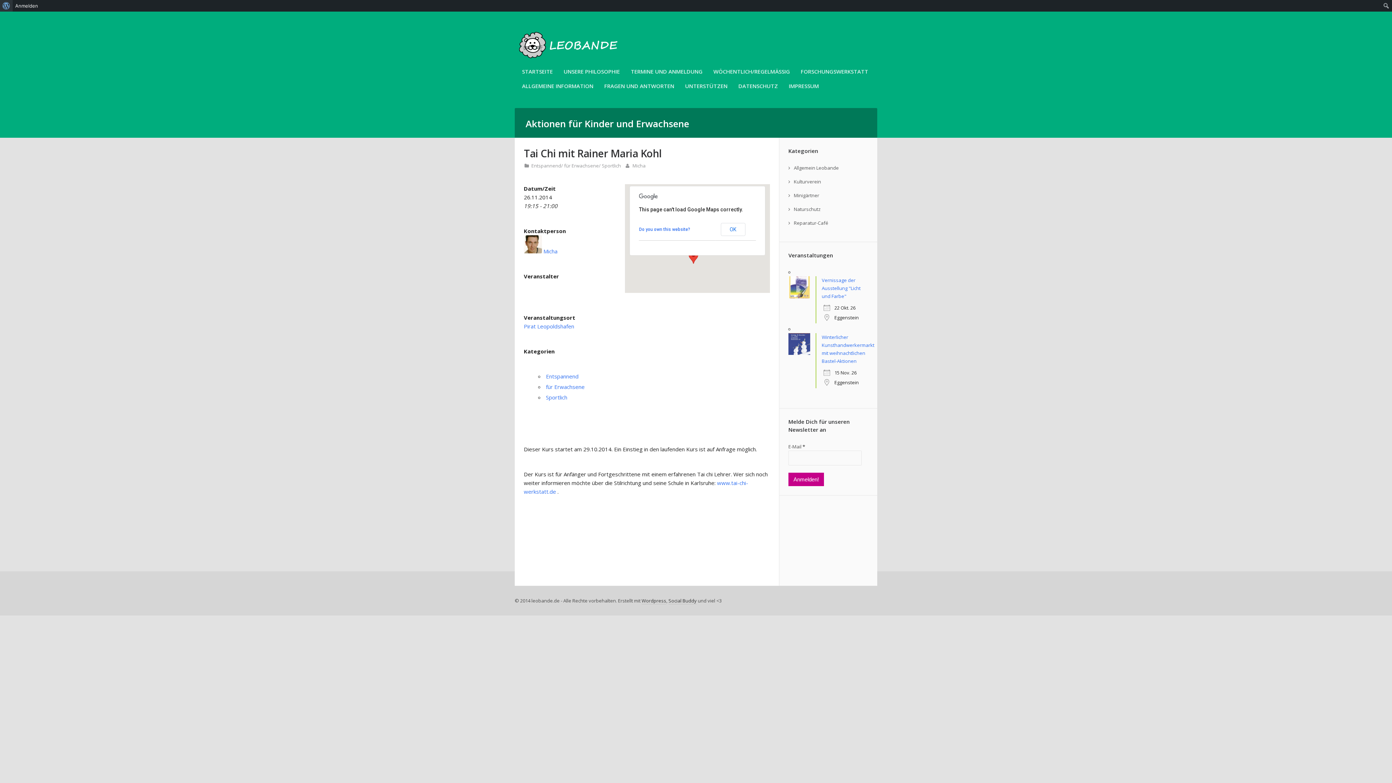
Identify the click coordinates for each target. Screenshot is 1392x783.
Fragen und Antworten (639, 86)
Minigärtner (806, 195)
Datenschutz (758, 86)
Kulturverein (807, 181)
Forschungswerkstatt (834, 71)
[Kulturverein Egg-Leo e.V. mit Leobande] (569, 62)
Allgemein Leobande (816, 168)
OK (733, 229)
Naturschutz (807, 209)
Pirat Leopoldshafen (549, 326)
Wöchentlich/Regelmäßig (751, 71)
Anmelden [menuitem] (26, 6)
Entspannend (546, 165)
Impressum (804, 86)
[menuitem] (6, 6)
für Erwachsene (581, 165)
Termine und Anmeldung (667, 71)
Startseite (537, 71)
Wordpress (654, 600)
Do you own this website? (664, 229)
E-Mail (796, 446)
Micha (639, 165)
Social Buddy (682, 600)
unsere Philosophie (592, 71)
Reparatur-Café (811, 223)
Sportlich (611, 165)
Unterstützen (706, 86)
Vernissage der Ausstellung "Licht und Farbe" (841, 288)
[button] (693, 257)
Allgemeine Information (557, 86)
